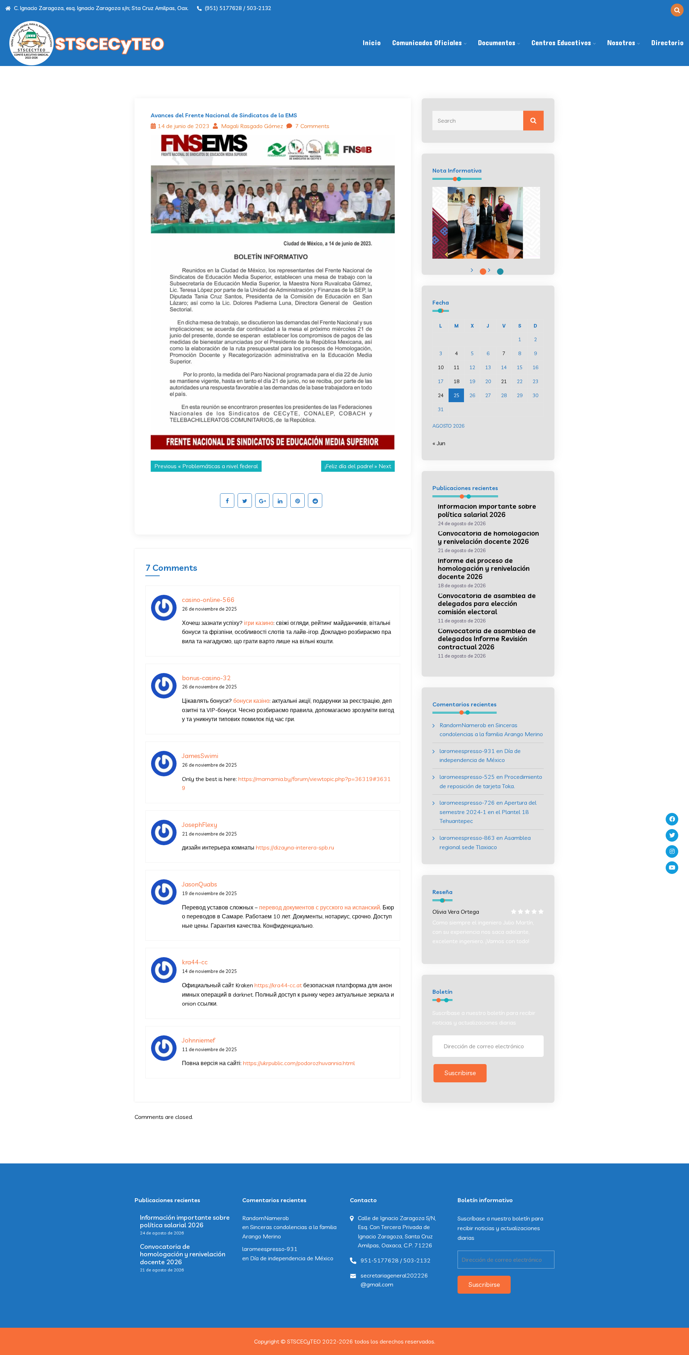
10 (441, 367)
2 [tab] (500, 271)
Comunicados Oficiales (427, 43)
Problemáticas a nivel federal (220, 466)
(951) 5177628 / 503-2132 (237, 8)
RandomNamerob (463, 725)
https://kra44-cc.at (278, 985)
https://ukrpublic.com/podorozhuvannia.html (299, 1063)
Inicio (371, 43)
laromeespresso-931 (467, 750)
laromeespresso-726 (467, 802)
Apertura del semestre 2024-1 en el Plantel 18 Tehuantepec (488, 811)
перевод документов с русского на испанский (319, 907)
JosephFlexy (199, 824)
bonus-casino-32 (206, 678)
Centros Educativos (561, 43)
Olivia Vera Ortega (455, 911)
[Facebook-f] (672, 819)
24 (441, 395)
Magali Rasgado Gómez (251, 126)
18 (456, 381)
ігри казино (258, 622)
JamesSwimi (200, 756)
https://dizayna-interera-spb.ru (295, 847)
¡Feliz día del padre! (349, 466)
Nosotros (621, 43)
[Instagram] (672, 851)
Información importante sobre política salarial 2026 (487, 510)
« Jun (438, 443)
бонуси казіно (251, 700)
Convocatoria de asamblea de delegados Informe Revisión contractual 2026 (487, 638)
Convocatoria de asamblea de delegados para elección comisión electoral (487, 603)
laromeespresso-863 (467, 837)
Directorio (667, 43)
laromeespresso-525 (467, 776)
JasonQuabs (199, 884)
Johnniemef (198, 1040)
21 (504, 381)
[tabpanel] (486, 223)
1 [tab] (483, 271)
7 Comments (311, 126)
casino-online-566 (208, 600)
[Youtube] (672, 867)
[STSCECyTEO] (86, 43)
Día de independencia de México (291, 1258)
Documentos (496, 43)
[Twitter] (672, 835)
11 (456, 367)
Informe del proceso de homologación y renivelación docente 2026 (484, 568)
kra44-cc (195, 962)
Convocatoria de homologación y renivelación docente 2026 (488, 537)
